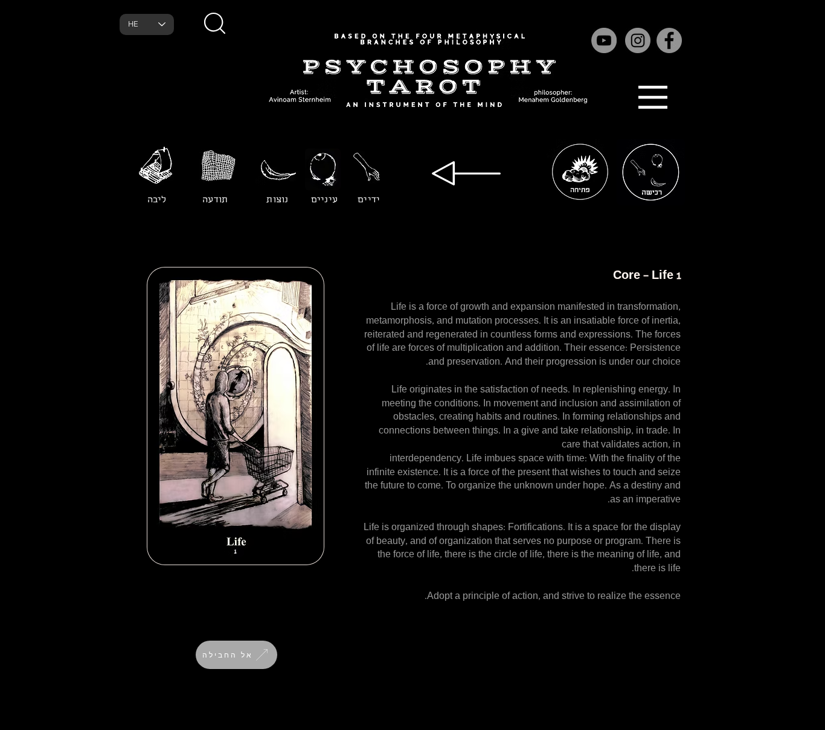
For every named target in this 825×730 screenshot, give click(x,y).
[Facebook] (669, 40)
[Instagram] (637, 40)
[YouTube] (604, 40)
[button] (214, 23)
